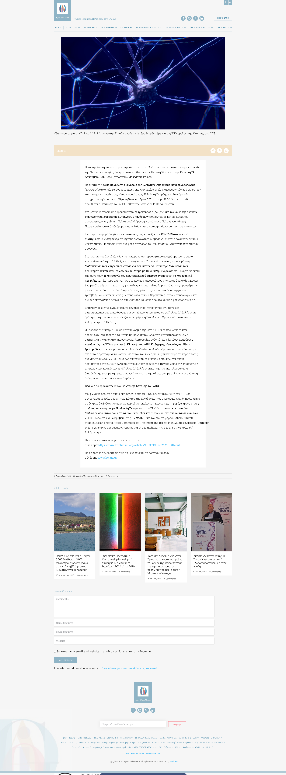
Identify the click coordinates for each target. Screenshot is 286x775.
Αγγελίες (205, 738)
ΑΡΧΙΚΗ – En (208, 747)
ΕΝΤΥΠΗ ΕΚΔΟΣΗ (85, 738)
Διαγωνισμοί (120, 747)
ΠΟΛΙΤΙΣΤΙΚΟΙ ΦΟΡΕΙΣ (168, 738)
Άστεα (202, 742)
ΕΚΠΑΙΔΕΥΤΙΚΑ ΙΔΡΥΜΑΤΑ (146, 738)
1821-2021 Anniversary (183, 747)
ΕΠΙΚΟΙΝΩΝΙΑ (216, 738)
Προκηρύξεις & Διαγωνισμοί (101, 747)
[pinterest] (195, 18)
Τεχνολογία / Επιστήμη (93, 476)
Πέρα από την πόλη (215, 742)
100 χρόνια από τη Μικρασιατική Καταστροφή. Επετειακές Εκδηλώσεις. (168, 742)
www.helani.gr (107, 457)
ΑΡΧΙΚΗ (198, 747)
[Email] (226, 150)
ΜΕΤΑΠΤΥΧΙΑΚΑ (126, 738)
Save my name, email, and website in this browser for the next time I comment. (105, 651)
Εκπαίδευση (102, 742)
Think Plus (174, 761)
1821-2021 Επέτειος (163, 747)
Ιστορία (133, 742)
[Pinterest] (219, 150)
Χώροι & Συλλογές (87, 742)
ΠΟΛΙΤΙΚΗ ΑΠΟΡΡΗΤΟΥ (150, 753)
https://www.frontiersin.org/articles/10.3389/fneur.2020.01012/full (139, 445)
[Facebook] (213, 150)
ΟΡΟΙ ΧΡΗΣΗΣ (132, 753)
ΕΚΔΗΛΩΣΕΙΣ (99, 738)
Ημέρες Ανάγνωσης (68, 742)
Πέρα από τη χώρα (80, 747)
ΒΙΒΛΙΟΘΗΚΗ (112, 738)
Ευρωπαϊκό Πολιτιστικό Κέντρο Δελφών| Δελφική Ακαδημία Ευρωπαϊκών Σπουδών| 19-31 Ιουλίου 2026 (118, 561)
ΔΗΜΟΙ (196, 738)
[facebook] (183, 18)
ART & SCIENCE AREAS (143, 747)
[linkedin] (201, 18)
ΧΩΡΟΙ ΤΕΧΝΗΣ (185, 738)
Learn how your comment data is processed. (130, 668)
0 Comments (112, 476)
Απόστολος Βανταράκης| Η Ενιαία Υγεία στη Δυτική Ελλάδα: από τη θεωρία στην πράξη (209, 561)
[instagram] (189, 18)
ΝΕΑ (130, 747)
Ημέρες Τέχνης (69, 738)
